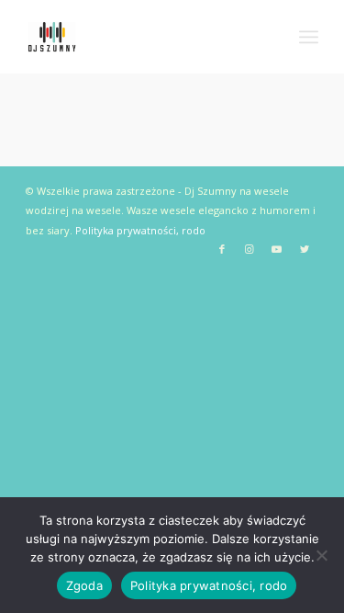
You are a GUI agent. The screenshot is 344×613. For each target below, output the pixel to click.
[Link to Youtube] (277, 249)
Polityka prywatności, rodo (140, 230)
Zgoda (84, 585)
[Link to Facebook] (222, 249)
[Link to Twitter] (304, 249)
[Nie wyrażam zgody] (321, 555)
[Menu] (308, 37)
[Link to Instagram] (249, 249)
